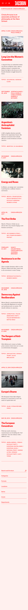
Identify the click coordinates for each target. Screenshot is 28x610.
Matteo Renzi (11, 319)
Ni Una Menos (18, 146)
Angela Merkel (11, 442)
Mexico (9, 196)
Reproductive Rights (14, 276)
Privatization (17, 196)
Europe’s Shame (9, 392)
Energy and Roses (9, 182)
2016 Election (11, 353)
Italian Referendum (13, 317)
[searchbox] (14, 470)
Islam (8, 406)
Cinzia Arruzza (16, 31)
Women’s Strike (12, 202)
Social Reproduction (14, 198)
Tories (9, 456)
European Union (12, 448)
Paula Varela (16, 32)
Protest (9, 237)
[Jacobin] (20, 3)
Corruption (11, 314)
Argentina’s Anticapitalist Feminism (7, 125)
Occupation (10, 79)
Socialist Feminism (13, 200)
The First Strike (8, 219)
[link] (9, 3)
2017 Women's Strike (13, 233)
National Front (12, 450)
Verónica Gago (16, 91)
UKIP (19, 454)
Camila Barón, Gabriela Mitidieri (16, 96)
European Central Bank (14, 446)
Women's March (12, 278)
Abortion (10, 146)
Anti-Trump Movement (14, 235)
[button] (3, 3)
